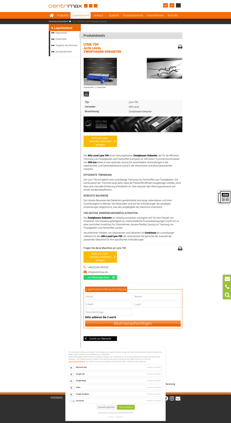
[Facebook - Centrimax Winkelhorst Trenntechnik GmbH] (166, 398)
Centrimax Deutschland (58, 21)
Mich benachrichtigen (133, 323)
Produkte (62, 15)
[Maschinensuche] (227, 295)
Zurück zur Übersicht (100, 338)
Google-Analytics (82, 394)
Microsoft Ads (81, 367)
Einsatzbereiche (133, 15)
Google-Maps (81, 381)
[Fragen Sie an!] (227, 279)
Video (78, 387)
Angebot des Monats (66, 45)
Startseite (52, 15)
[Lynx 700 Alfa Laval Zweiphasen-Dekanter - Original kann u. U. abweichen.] (100, 72)
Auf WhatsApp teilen (98, 277)
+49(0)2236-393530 (97, 267)
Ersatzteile (60, 39)
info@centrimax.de (98, 272)
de (165, 5)
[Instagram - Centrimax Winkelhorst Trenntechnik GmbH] (172, 398)
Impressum (57, 397)
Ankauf (98, 15)
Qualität (114, 15)
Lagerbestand (80, 15)
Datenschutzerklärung (76, 361)
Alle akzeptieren (126, 407)
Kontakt (173, 15)
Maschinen (61, 32)
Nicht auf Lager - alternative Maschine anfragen (100, 141)
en (172, 5)
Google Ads (80, 374)
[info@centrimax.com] (178, 398)
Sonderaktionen (63, 51)
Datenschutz (119, 417)
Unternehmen (155, 15)
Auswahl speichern (106, 407)
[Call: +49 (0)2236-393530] (227, 287)
